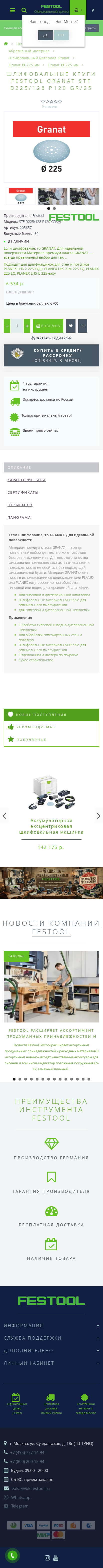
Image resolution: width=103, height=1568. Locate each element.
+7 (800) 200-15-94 (27, 1461)
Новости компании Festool (51, 927)
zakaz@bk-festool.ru (31, 1488)
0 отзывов (49, 106)
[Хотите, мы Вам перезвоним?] (12, 1555)
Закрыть (89, 28)
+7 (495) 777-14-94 (27, 1452)
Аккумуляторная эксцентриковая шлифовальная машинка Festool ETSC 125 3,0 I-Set (51, 829)
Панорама (19, 517)
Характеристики (27, 479)
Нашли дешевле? (20, 292)
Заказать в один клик (54, 338)
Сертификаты (23, 492)
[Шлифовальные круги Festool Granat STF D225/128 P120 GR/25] (51, 147)
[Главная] (6, 44)
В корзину (50, 325)
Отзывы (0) (20, 504)
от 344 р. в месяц (58, 355)
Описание (19, 467)
